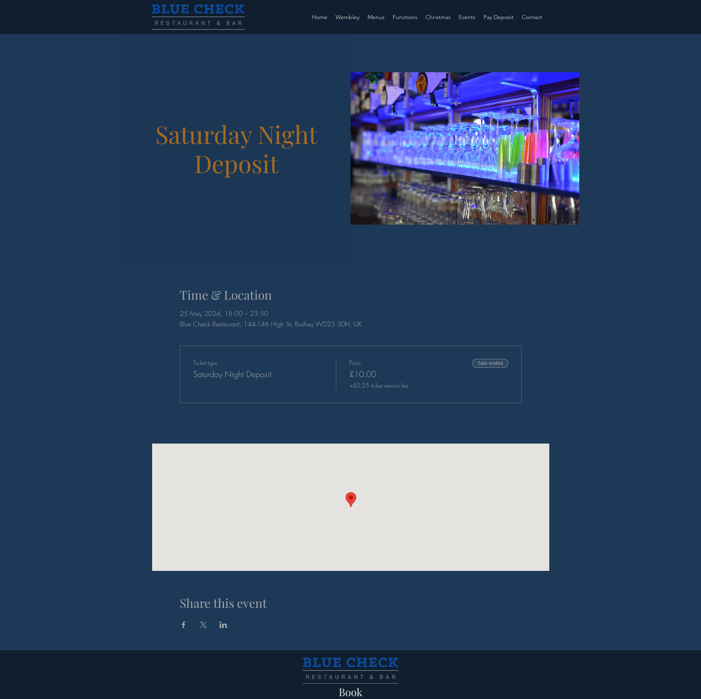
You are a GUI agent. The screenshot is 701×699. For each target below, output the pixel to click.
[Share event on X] (203, 625)
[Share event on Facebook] (183, 625)
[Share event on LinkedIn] (223, 625)
